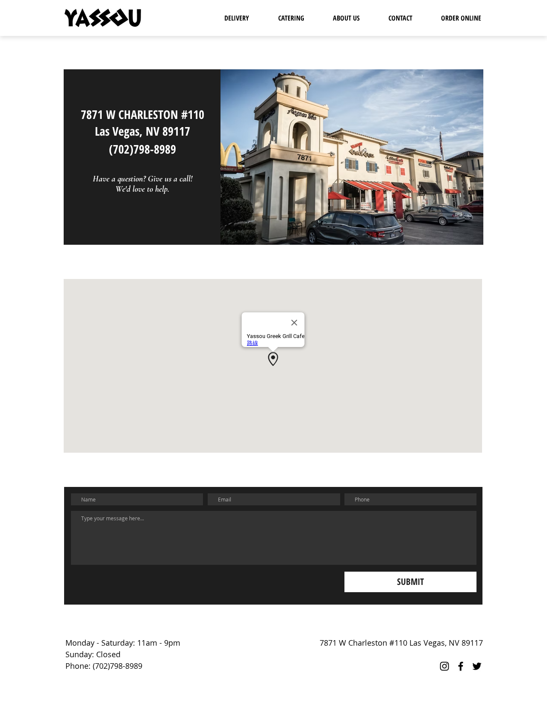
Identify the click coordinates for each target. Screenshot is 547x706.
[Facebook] (461, 666)
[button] (237, 18)
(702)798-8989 (142, 149)
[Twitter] (477, 666)
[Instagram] (444, 666)
